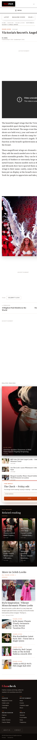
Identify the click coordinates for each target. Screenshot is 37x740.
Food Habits (23, 717)
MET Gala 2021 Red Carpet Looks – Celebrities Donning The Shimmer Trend (26, 535)
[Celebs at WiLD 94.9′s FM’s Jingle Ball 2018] (6, 664)
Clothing (4, 707)
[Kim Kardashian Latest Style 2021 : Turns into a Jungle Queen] (6, 638)
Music (21, 707)
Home (4, 22)
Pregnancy (23, 722)
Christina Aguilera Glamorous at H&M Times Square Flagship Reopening (9, 535)
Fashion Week (6, 722)
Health (22, 712)
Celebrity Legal (24, 705)
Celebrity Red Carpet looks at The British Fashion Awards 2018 (22, 651)
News (21, 700)
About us (7, 730)
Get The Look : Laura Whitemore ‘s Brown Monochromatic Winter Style (10, 557)
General (22, 715)
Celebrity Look (14, 297)
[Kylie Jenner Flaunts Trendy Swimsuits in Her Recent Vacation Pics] (6, 624)
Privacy (4, 737)
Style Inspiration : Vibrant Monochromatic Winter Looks (17, 604)
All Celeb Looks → (9, 575)
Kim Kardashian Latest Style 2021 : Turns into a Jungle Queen (23, 638)
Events (22, 703)
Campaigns (5, 705)
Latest (6, 17)
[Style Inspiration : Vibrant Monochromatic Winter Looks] (18, 590)
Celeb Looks (20, 22)
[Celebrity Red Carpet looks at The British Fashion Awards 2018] (6, 651)
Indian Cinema (6, 720)
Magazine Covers (18, 17)
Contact (17, 730)
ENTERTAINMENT (25, 698)
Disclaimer (10, 737)
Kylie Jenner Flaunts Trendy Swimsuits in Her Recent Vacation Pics (22, 624)
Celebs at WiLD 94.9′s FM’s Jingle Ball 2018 (22, 664)
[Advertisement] (16, 351)
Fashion (10, 22)
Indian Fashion (7, 712)
